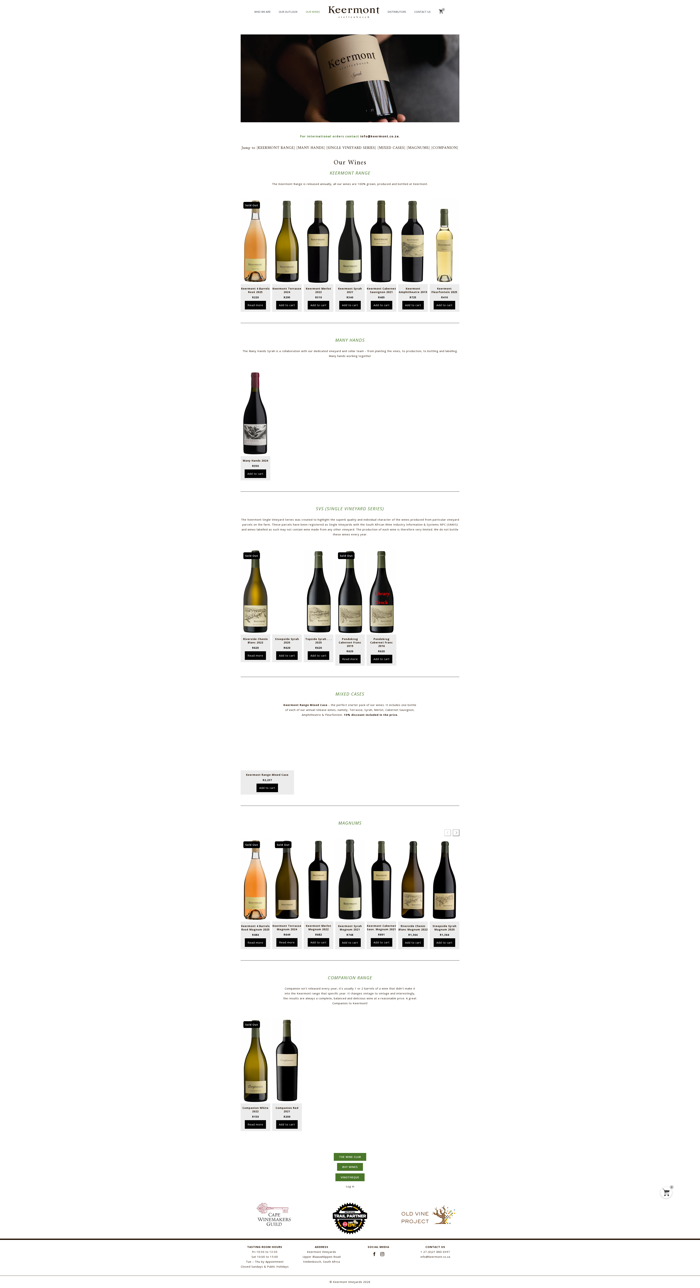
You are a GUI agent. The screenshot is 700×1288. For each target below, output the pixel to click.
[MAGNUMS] (419, 148)
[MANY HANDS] (311, 148)
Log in (350, 1186)
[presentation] (447, 833)
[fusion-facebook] (374, 1254)
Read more (255, 305)
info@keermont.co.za (379, 136)
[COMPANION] (444, 148)
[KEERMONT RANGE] (276, 148)
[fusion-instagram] (382, 1254)
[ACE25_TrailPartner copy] (350, 1205)
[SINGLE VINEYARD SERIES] (352, 148)
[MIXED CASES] (392, 148)
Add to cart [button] (287, 305)
